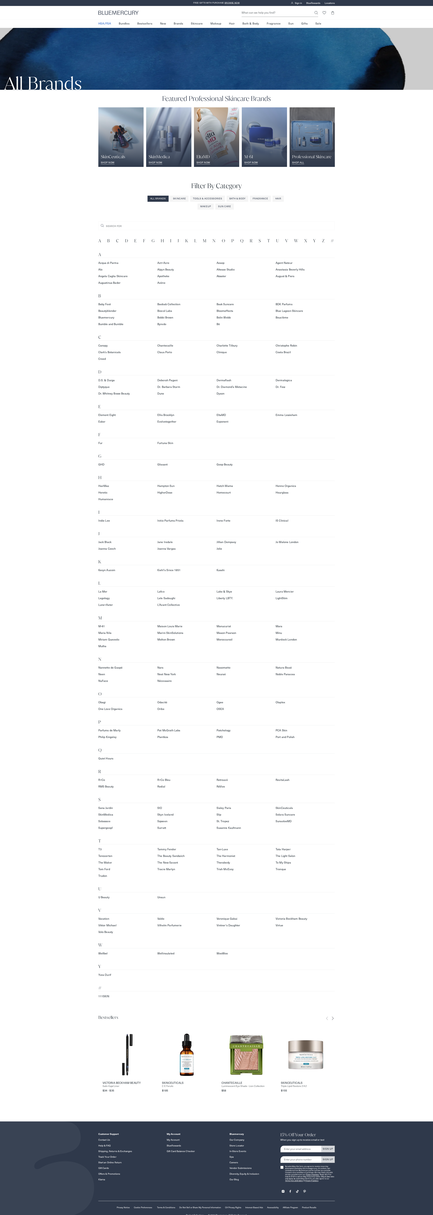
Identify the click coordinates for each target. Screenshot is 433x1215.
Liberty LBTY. (225, 598)
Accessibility (273, 1207)
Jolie (219, 548)
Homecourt (224, 492)
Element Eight (107, 415)
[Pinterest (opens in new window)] (304, 1190)
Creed (102, 358)
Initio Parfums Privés (170, 520)
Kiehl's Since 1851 (169, 570)
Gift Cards (103, 1168)
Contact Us (104, 1139)
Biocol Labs (164, 311)
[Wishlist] (324, 13)
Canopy (103, 345)
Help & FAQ (104, 1145)
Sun (290, 23)
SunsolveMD (284, 821)
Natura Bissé (284, 667)
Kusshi (221, 570)
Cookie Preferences (143, 1207)
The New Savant (167, 862)
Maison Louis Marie (169, 626)
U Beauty (104, 897)
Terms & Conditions (166, 1207)
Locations (330, 3)
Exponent (222, 421)
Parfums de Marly (109, 730)
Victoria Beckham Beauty (291, 918)
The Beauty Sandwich (171, 856)
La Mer (102, 591)
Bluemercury (106, 317)
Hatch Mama (225, 486)
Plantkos (162, 737)
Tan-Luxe (222, 849)
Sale (318, 23)
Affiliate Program (290, 1207)
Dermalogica (284, 380)
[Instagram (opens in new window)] (283, 1190)
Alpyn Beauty (165, 269)
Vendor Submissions (241, 1168)
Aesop (221, 263)
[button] (333, 13)
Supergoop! (105, 828)
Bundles (124, 23)
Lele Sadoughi (166, 598)
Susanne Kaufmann (229, 828)
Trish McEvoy (225, 869)
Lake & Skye (224, 591)
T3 (100, 849)
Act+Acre (163, 263)
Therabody (223, 862)
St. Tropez (223, 821)
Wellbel (103, 953)
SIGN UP (328, 1148)
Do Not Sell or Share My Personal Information (200, 1207)
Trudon (102, 875)
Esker (101, 421)
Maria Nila (105, 633)
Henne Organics (286, 486)
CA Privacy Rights (233, 1207)
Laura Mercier (285, 591)
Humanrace (105, 499)
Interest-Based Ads (254, 1207)
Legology (104, 598)
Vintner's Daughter (228, 925)
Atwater (221, 276)
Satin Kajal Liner (111, 1086)
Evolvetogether (166, 421)
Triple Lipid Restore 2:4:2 (294, 1086)
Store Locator (237, 1145)
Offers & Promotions (109, 1173)
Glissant (162, 464)
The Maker (105, 862)
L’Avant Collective (168, 604)
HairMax (103, 486)
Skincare (197, 23)
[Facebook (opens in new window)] (290, 1190)
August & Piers (285, 276)
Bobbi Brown (165, 317)
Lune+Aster (105, 604)
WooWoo (222, 953)
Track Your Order (107, 1156)
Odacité (162, 702)
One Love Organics (110, 709)
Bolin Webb (224, 317)
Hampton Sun (166, 486)
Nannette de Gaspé (110, 667)
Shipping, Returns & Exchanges (115, 1151)
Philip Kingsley (107, 737)
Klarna (101, 1179)
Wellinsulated (165, 953)
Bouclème (282, 317)
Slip (219, 814)
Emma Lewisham (286, 415)
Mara (279, 626)
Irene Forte (224, 520)
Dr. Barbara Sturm (168, 387)
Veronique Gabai (227, 918)
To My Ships (283, 862)
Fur (100, 443)
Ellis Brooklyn (165, 415)
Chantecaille (165, 345)
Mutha (102, 646)
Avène (161, 282)
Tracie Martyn (166, 869)
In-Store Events (238, 1151)
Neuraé (221, 674)
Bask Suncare (225, 304)
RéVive (221, 786)
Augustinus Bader (109, 282)
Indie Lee (104, 520)
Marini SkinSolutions (170, 633)
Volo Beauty (105, 932)
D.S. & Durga (106, 380)
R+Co (101, 780)
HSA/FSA (104, 23)
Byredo (161, 324)
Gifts (304, 23)
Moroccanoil (225, 639)
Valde (160, 918)
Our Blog (234, 1179)
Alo (100, 269)
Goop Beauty (225, 464)
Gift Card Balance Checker (181, 1151)
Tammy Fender (166, 849)
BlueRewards (313, 3)
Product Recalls (309, 1207)
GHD (101, 464)
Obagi (102, 702)
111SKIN (103, 996)
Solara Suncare (285, 814)
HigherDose (165, 492)
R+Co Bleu (163, 780)
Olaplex (280, 702)
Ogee (220, 702)
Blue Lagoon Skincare (289, 311)
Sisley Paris (224, 808)
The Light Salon (285, 856)
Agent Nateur (284, 263)
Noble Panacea (285, 674)
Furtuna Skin (165, 443)
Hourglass (282, 492)
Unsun (161, 897)
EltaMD (221, 415)
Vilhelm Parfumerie (169, 925)
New (163, 23)
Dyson (221, 393)
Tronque (281, 869)
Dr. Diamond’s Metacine (232, 387)
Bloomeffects (225, 311)
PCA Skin (281, 730)
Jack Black (105, 542)
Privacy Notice (123, 1207)
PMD (220, 737)
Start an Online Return (110, 1162)
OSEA (220, 709)
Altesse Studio (226, 269)
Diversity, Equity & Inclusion (244, 1173)
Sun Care (224, 206)
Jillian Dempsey (226, 542)
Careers (234, 1162)
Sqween (162, 821)
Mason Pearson (226, 633)
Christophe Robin (286, 345)
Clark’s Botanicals (109, 352)
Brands (178, 23)
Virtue (279, 925)
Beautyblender (107, 311)
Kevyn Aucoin (106, 570)
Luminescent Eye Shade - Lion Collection (243, 1086)
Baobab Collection (168, 304)
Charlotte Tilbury (227, 345)
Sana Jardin (105, 808)
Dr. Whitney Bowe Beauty (114, 393)
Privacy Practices (312, 1174)
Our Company (237, 1139)
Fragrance (274, 23)
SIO (159, 808)
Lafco (161, 591)
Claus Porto (164, 352)
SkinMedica (105, 814)
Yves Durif (104, 974)
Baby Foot (104, 304)
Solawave (104, 821)
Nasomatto (223, 667)
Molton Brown (166, 639)
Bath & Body (250, 23)
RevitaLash (283, 780)
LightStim (282, 598)
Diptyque (104, 387)
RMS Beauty (106, 786)
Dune (160, 393)
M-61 (101, 626)
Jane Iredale (165, 542)
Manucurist (224, 626)
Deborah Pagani (167, 380)
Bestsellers (144, 23)
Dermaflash (224, 380)
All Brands (158, 198)
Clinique (222, 352)
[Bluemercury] (118, 13)
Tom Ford (104, 869)
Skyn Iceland (165, 814)
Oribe (160, 709)
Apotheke (163, 276)
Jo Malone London (287, 542)
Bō (218, 324)
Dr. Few (280, 387)
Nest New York (166, 674)
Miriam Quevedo (108, 639)
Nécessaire (164, 681)
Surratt (161, 828)
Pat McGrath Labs (168, 730)
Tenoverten (105, 856)
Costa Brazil (283, 352)
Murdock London (286, 639)
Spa (232, 1156)
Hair (232, 23)
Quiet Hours (105, 758)
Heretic (103, 492)
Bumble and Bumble (111, 324)
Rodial (161, 786)
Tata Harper (283, 849)
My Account (173, 1139)
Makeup (215, 23)
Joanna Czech (107, 548)
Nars (160, 667)
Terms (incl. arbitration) (294, 1181)
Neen (101, 674)
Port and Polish (285, 737)
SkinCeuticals (284, 808)
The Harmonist (226, 856)
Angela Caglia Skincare (113, 276)
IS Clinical (282, 520)
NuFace (103, 681)
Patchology (224, 730)
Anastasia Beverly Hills (290, 269)
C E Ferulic (167, 1086)
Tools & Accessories (207, 198)
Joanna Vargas (166, 548)
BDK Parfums (284, 304)
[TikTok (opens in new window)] (297, 1190)
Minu (279, 633)
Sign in (298, 3)
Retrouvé (222, 780)
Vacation (103, 918)
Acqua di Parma (108, 263)
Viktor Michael (107, 925)
